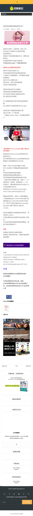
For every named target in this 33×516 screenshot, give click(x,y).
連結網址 (16, 469)
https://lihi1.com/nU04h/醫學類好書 (16, 379)
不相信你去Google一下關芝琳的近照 (15, 63)
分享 (10, 297)
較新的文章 (4, 366)
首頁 (16, 366)
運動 (19, 29)
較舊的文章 (28, 366)
